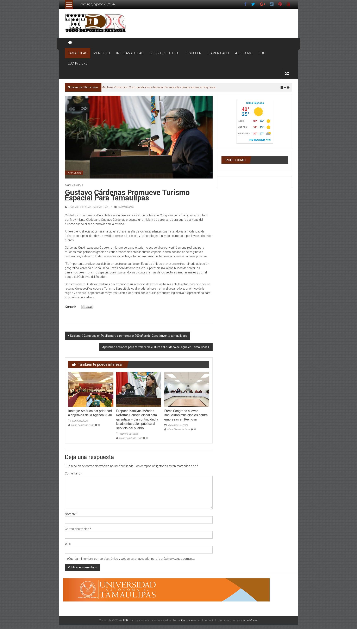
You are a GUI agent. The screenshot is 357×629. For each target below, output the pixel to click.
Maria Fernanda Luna (82, 425)
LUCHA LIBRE (77, 63)
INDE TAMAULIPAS (129, 53)
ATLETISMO (243, 53)
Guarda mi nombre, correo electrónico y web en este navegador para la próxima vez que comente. (131, 558)
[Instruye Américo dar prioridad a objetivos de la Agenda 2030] (90, 389)
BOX (261, 53)
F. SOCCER (193, 53)
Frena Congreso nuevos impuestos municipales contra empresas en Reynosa (186, 415)
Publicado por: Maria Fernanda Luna (88, 207)
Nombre (71, 514)
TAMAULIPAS (77, 53)
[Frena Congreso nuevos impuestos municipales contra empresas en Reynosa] (186, 389)
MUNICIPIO (101, 53)
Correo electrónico (78, 529)
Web (68, 543)
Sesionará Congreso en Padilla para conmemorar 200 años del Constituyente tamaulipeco (128, 335)
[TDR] (70, 43)
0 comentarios (126, 207)
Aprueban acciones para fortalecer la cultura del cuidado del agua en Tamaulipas (154, 347)
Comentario (73, 473)
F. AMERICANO (218, 53)
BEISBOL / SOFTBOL (165, 53)
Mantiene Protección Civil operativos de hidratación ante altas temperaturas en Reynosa (158, 87)
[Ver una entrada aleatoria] (287, 74)
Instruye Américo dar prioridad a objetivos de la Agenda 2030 (90, 413)
